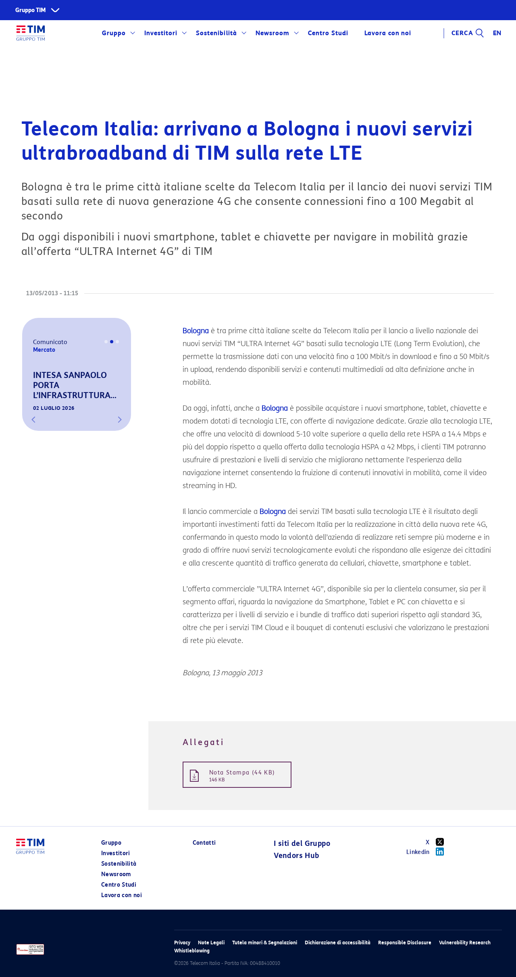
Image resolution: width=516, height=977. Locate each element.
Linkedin (418, 852)
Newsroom (272, 33)
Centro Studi (118, 884)
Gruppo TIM (30, 10)
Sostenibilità (216, 33)
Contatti (204, 842)
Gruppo (114, 33)
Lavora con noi (121, 895)
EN (497, 33)
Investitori (160, 33)
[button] (33, 419)
